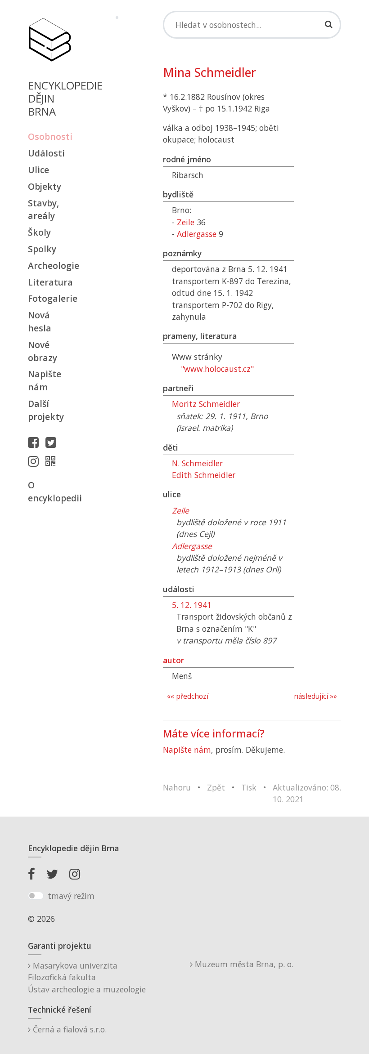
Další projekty (46, 410)
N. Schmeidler (197, 463)
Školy (39, 232)
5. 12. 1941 (192, 604)
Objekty (44, 186)
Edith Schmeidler (203, 474)
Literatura (49, 282)
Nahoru (177, 787)
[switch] (36, 896)
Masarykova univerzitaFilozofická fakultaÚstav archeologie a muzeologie (87, 977)
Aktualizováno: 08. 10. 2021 (307, 793)
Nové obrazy (42, 351)
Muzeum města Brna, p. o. (243, 964)
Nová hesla (39, 321)
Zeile (185, 222)
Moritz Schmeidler (206, 403)
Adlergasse (196, 233)
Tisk (248, 787)
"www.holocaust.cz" (217, 368)
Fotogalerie (49, 298)
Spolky (42, 249)
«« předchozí (187, 696)
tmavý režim (71, 895)
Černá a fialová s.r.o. (69, 1029)
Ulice (38, 170)
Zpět (216, 787)
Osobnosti (49, 136)
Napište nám (44, 380)
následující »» (315, 696)
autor (173, 660)
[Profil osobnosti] (52, 460)
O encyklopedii (49, 491)
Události (46, 153)
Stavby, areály (43, 209)
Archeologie (49, 265)
